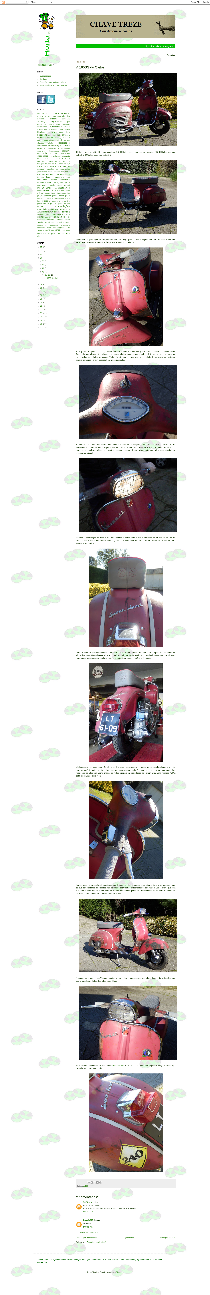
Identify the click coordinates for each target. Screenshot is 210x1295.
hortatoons (54, 174)
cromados (41, 148)
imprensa (40, 177)
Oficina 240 (118, 1065)
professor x (53, 201)
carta (46, 140)
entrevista (66, 156)
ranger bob (43, 206)
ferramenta (65, 161)
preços (45, 201)
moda (39, 190)
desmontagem (54, 151)
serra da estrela (58, 217)
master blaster (56, 185)
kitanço (54, 180)
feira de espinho (54, 161)
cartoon (52, 140)
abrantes (66, 116)
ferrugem (40, 164)
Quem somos (45, 76)
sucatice (60, 222)
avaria (67, 127)
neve (54, 193)
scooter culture (47, 212)
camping (57, 137)
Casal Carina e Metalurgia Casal (53, 82)
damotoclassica (53, 148)
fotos (39, 166)
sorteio (67, 219)
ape (68, 121)
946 (42, 114)
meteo (50, 188)
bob (68, 132)
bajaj (61, 129)
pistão (61, 196)
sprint (47, 222)
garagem (41, 169)
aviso (46, 129)
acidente (53, 119)
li (47, 182)
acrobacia (66, 119)
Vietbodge (52, 116)
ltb (69, 182)
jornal (68, 177)
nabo (46, 193)
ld (45, 182)
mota (57, 190)
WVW (59, 116)
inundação (59, 177)
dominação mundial (47, 153)
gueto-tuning (65, 169)
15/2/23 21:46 (89, 1227)
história (61, 172)
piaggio (40, 196)
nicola (59, 193)
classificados (63, 143)
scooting (40, 217)
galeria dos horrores (60, 166)
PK (68, 114)
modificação (48, 190)
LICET (57, 114)
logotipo (60, 182)
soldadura (59, 219)
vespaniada (41, 233)
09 (41, 320)
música (40, 193)
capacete (66, 137)
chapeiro (40, 143)
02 (43, 272)
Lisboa (64, 114)
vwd (58, 233)
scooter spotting (62, 211)
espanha (54, 159)
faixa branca (42, 161)
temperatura (65, 225)
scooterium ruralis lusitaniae (49, 214)
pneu (67, 196)
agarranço (41, 122)
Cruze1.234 (88, 1220)
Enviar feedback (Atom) (96, 1242)
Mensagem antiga (167, 1238)
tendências (41, 227)
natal (50, 193)
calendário (49, 137)
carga (39, 140)
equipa (40, 159)
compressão (42, 146)
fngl (68, 164)
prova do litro (64, 201)
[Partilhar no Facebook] (97, 1182)
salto (39, 212)
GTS (53, 114)
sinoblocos (50, 219)
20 (41, 258)
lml (54, 182)
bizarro (52, 132)
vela (52, 230)
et (59, 159)
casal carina (63, 140)
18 (41, 288)
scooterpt (66, 214)
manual (45, 185)
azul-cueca (54, 129)
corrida (66, 145)
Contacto (43, 79)
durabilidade (65, 153)
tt (65, 227)
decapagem (65, 148)
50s (38, 114)
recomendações (62, 206)
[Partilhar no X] (94, 1182)
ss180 (85, 1186)
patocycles (65, 193)
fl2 (65, 164)
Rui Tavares (88, 1202)
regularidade (42, 209)
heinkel (55, 172)
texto (49, 227)
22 (41, 254)
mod (68, 188)
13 (41, 306)
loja (65, 182)
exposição (65, 159)
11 (43, 261)
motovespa (65, 190)
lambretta (65, 179)
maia (39, 185)
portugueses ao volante (51, 198)
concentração (54, 145)
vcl (49, 230)
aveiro (40, 129)
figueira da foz (51, 164)
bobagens (42, 135)
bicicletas (41, 132)
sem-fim (48, 217)
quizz (60, 203)
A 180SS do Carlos (52, 278)
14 (41, 302)
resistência (53, 209)
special (40, 222)
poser (62, 198)
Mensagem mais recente (87, 1238)
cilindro (50, 143)
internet (49, 177)
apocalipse (42, 124)
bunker (58, 135)
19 (41, 284)
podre (39, 198)
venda (57, 230)
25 (41, 247)
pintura (54, 196)
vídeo (66, 233)
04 (43, 265)
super (67, 222)
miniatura (61, 188)
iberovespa (65, 174)
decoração (41, 151)
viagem (51, 233)
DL (49, 114)
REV (39, 116)
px (48, 203)
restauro (63, 209)
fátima (46, 166)
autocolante (65, 124)
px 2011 (53, 203)
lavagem (40, 182)
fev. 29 (47, 275)
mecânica (42, 188)
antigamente (56, 121)
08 (41, 324)
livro (50, 182)
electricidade (42, 156)
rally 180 (66, 203)
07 (41, 328)
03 (43, 268)
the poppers (58, 227)
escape (47, 159)
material (67, 185)
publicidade (41, 203)
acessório (41, 119)
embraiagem (55, 156)
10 (41, 317)
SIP (43, 116)
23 (41, 251)
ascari (57, 124)
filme (61, 164)
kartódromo (42, 180)
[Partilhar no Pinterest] (100, 1182)
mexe (55, 188)
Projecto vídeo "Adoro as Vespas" (53, 85)
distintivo (66, 151)
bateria (67, 129)
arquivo (50, 124)
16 (41, 295)
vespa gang (65, 230)
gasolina (50, 169)
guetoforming (42, 172)
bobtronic (51, 135)
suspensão (54, 225)
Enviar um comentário (89, 1232)
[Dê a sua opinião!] (91, 1182)
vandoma (40, 230)
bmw (61, 132)
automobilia (42, 127)
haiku (50, 172)
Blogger (119, 1272)
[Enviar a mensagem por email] (88, 1182)
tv (69, 227)
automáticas (56, 126)
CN (46, 114)
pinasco (47, 196)
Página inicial (128, 1238)
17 (41, 292)
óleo (39, 236)
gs (57, 169)
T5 (46, 116)
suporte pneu (42, 225)
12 (41, 310)
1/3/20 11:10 (88, 1212)
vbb (46, 230)
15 (41, 299)
